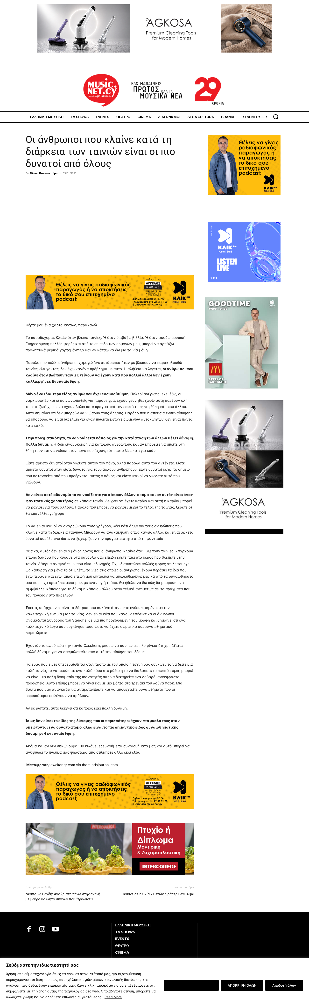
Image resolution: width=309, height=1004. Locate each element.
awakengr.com (62, 765)
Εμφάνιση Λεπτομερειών (191, 985)
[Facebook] (29, 929)
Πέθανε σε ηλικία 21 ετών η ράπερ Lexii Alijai (157, 894)
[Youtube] (55, 929)
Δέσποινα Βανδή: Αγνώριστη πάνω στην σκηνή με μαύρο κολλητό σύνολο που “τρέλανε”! (63, 896)
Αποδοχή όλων (284, 985)
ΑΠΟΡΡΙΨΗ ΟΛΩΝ (242, 985)
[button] (275, 116)
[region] (154, 981)
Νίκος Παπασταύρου (44, 173)
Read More (113, 997)
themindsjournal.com (100, 765)
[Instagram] (42, 929)
